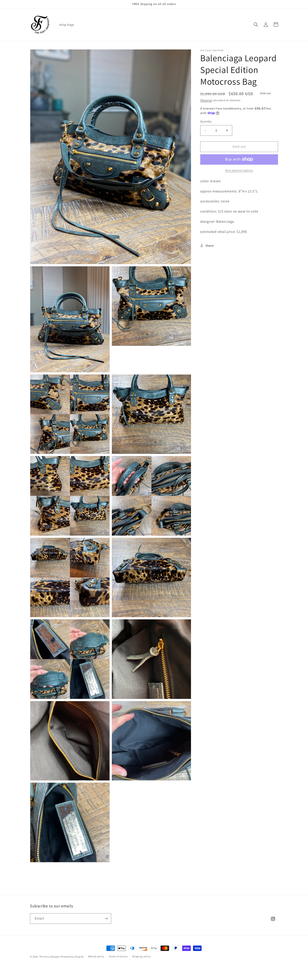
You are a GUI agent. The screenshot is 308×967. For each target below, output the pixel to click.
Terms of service (118, 956)
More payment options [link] (239, 170)
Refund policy (96, 956)
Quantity (205, 121)
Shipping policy (141, 956)
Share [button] (209, 245)
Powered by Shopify (72, 956)
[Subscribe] (106, 918)
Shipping (206, 100)
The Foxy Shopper (49, 956)
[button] (256, 25)
